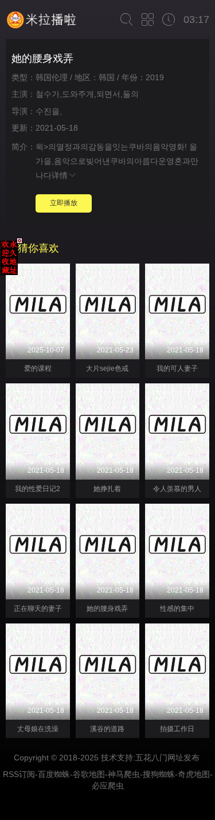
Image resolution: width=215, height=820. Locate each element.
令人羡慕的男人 (177, 489)
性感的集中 (177, 609)
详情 (60, 175)
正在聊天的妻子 (38, 609)
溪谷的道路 (107, 729)
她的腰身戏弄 (107, 609)
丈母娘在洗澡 (37, 729)
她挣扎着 (107, 489)
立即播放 (63, 203)
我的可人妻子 (177, 368)
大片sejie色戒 (107, 368)
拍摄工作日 (177, 729)
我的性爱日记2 (37, 489)
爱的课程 (38, 368)
